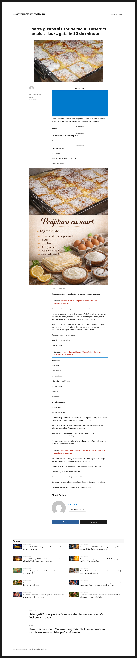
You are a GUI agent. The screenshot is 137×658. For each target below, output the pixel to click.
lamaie (35, 99)
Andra (72, 504)
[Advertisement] (80, 104)
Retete (114, 14)
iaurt (30, 99)
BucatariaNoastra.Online (29, 14)
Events (121, 14)
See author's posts (77, 509)
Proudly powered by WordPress (38, 649)
